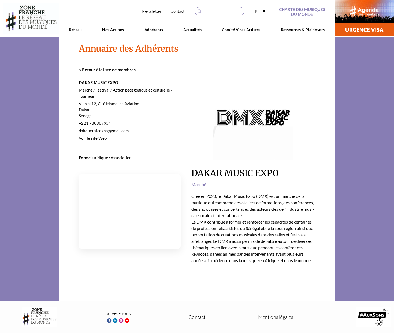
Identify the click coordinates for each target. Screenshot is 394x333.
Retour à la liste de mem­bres (107, 69)
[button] (259, 11)
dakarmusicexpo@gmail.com (104, 130)
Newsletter (152, 11)
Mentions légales (275, 317)
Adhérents (153, 29)
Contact (177, 11)
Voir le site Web (93, 138)
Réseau (75, 29)
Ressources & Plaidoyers (303, 29)
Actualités (192, 29)
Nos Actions (113, 29)
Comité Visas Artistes (241, 29)
